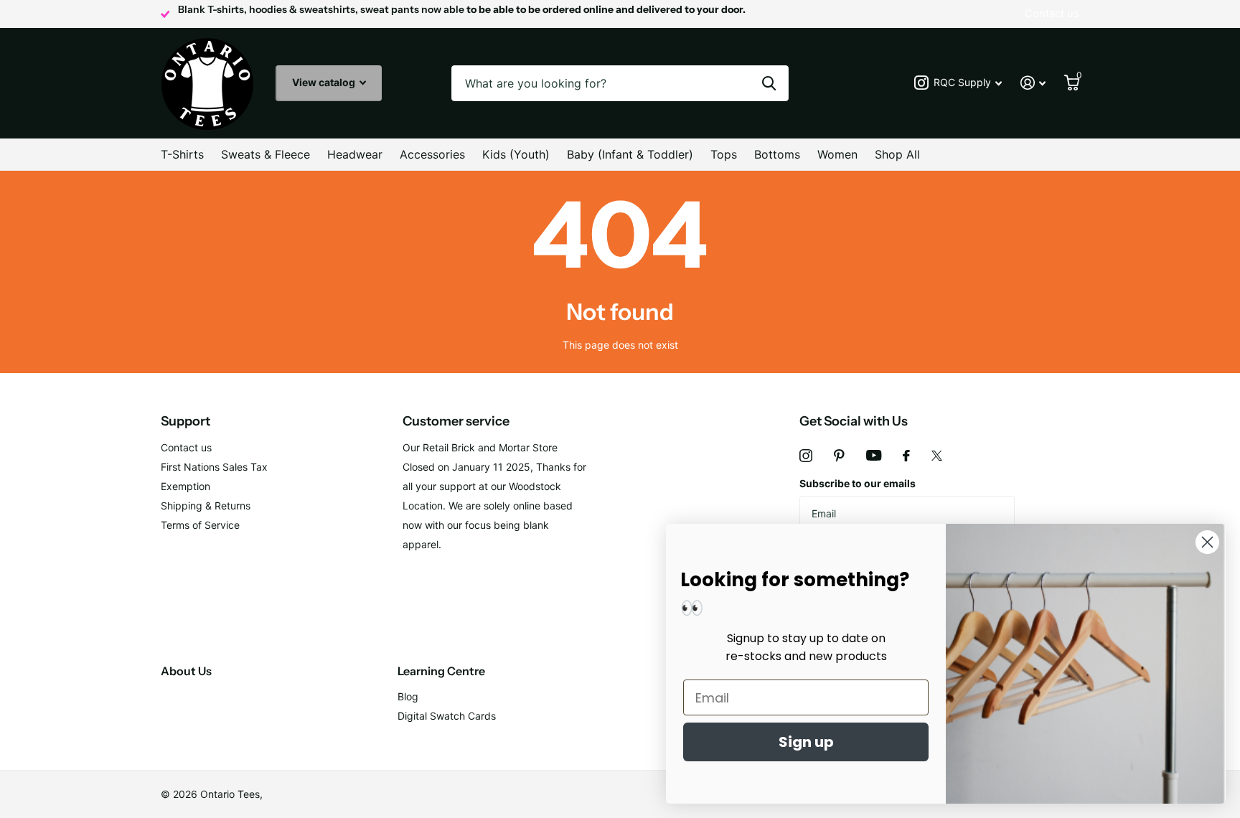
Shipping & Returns (205, 505)
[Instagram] (805, 455)
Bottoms (777, 154)
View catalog (324, 82)
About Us (186, 671)
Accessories (432, 154)
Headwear (354, 154)
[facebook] (906, 455)
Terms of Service (200, 525)
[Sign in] (1033, 83)
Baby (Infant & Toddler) (630, 154)
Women (837, 154)
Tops (723, 154)
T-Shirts (182, 154)
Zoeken (769, 83)
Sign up (806, 742)
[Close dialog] (1207, 542)
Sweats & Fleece (265, 154)
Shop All (897, 154)
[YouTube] (873, 455)
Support (185, 421)
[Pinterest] (839, 455)
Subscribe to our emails (857, 483)
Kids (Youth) (516, 154)
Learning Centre (441, 671)
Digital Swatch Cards (447, 716)
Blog (408, 696)
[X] (936, 456)
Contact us (186, 447)
